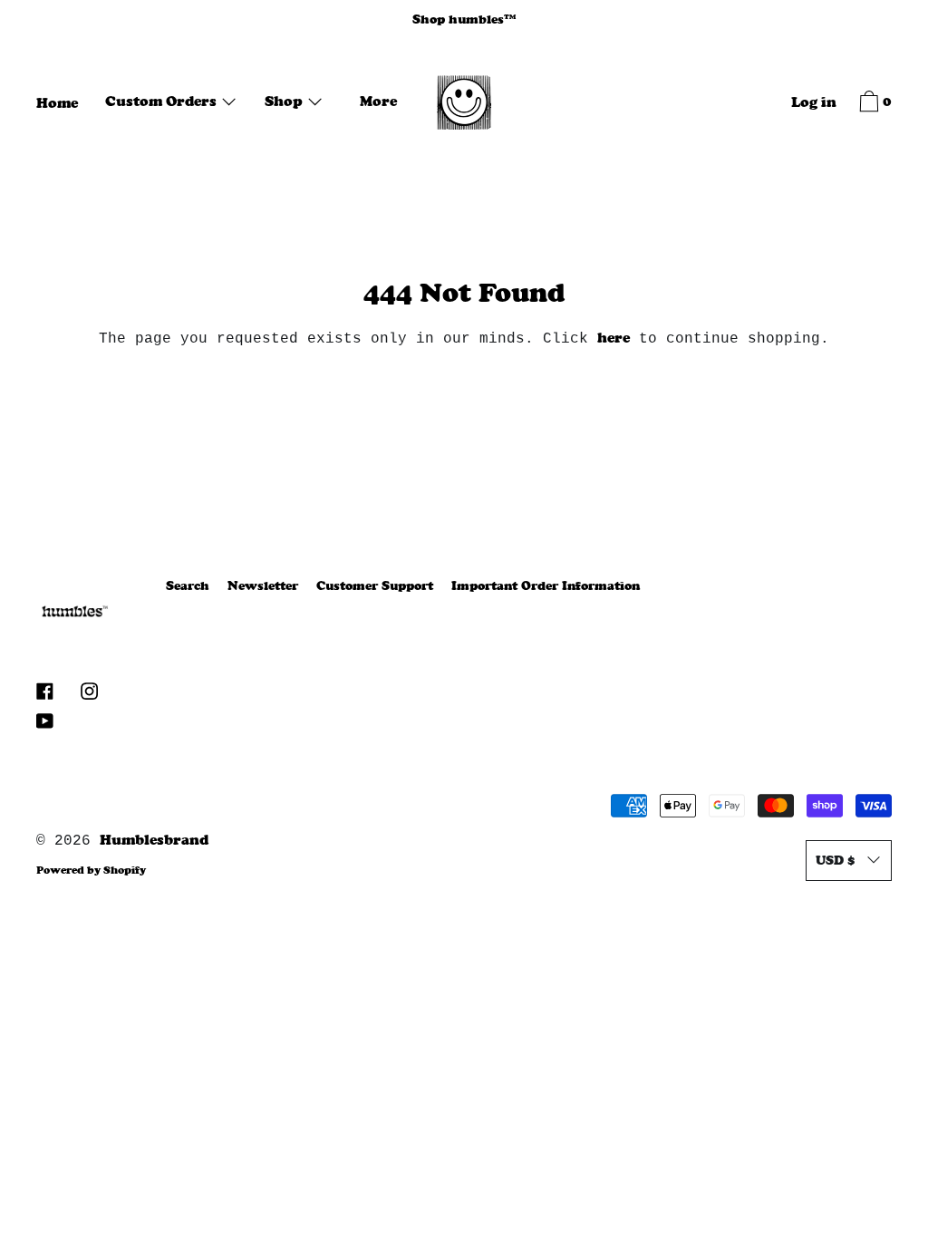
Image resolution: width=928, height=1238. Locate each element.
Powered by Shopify (91, 870)
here (613, 337)
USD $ (835, 860)
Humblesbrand (154, 839)
